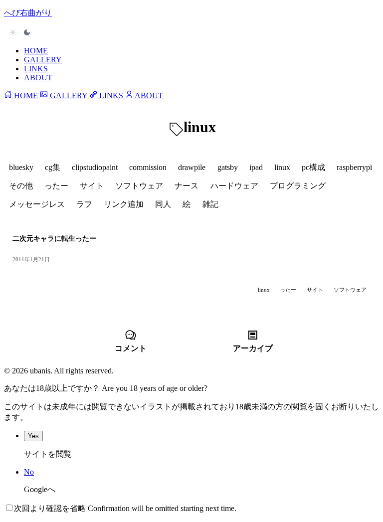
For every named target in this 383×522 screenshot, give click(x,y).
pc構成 (313, 167)
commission (148, 167)
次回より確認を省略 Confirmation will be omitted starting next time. (125, 508)
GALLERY (43, 59)
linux (282, 167)
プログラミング (298, 185)
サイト (92, 185)
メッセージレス (37, 204)
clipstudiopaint (95, 167)
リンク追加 (124, 204)
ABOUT (38, 77)
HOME (36, 50)
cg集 (52, 167)
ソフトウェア (139, 185)
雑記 (210, 204)
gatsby (227, 167)
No (29, 472)
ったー (56, 185)
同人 (163, 204)
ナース (186, 185)
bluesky (21, 167)
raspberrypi (354, 167)
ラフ (84, 204)
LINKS (36, 68)
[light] (20, 32)
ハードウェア (234, 185)
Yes (33, 436)
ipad (256, 167)
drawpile (191, 167)
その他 (21, 185)
